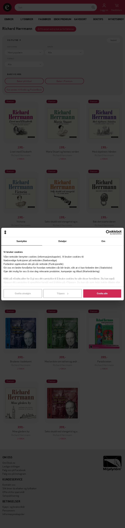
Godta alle (102, 293)
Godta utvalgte (23, 293)
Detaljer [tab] (62, 241)
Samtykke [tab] (21, 241)
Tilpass (61, 293)
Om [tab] (103, 241)
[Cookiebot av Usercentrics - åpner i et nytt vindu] (108, 232)
